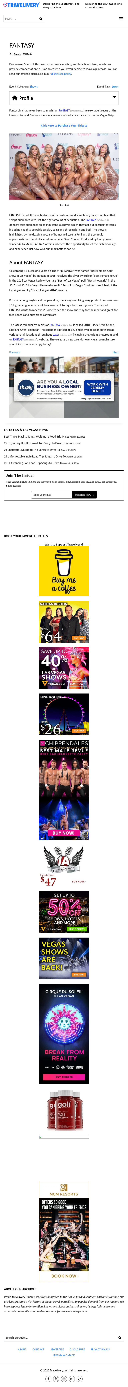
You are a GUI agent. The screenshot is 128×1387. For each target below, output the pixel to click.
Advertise (57, 1349)
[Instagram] (64, 1379)
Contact (38, 1349)
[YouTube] (72, 1379)
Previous (14, 352)
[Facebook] (48, 1379)
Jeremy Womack (64, 1355)
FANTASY (64, 110)
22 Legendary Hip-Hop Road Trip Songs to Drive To (34, 443)
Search (121, 1338)
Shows (34, 86)
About (22, 1349)
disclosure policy (61, 74)
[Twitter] (56, 1379)
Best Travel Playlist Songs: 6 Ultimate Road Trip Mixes (36, 436)
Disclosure (77, 1349)
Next (116, 352)
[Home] (10, 54)
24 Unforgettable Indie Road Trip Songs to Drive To (35, 456)
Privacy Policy (100, 1349)
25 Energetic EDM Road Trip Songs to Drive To (32, 450)
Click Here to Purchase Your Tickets (64, 125)
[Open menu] (121, 18)
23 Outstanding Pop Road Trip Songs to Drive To (33, 463)
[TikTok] (80, 1379)
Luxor (115, 86)
